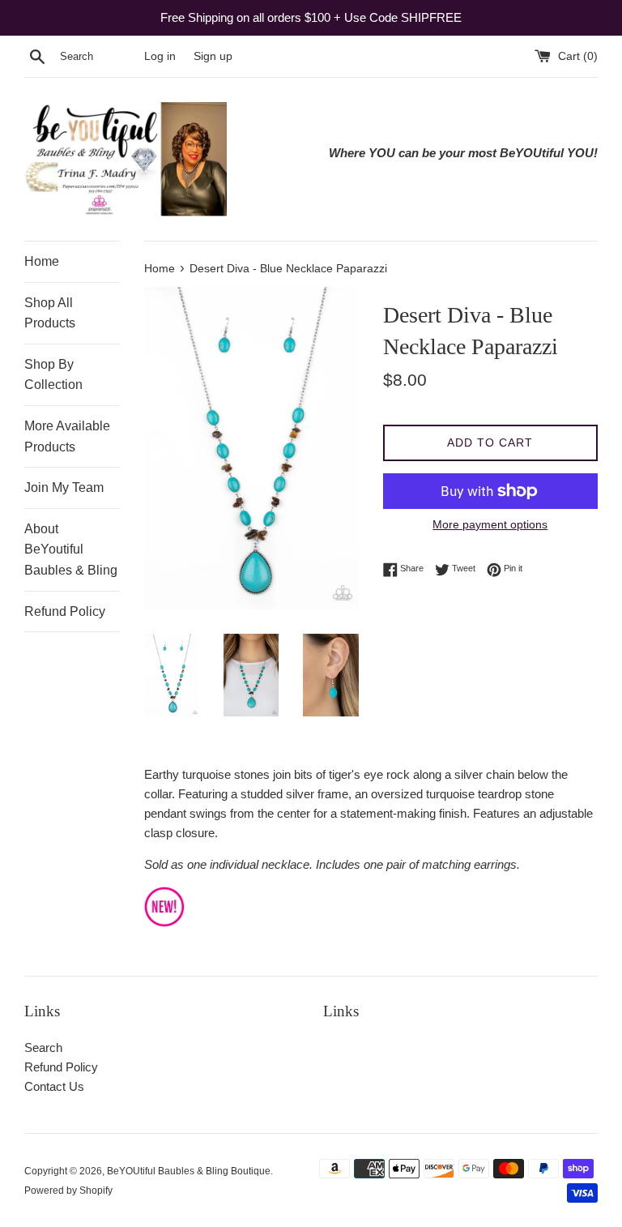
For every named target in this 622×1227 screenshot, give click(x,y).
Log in (160, 56)
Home (41, 261)
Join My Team (64, 487)
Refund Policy (64, 611)
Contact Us (54, 1086)
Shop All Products (49, 313)
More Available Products (67, 436)
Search (43, 1047)
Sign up (213, 56)
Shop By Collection (53, 374)
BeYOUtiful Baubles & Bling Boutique (189, 1171)
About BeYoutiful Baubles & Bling (70, 549)
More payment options (489, 524)
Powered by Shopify (68, 1190)
